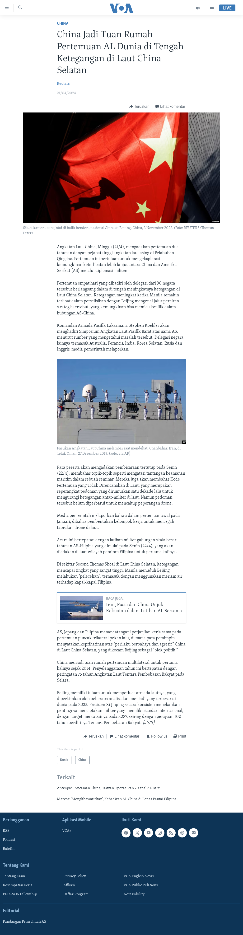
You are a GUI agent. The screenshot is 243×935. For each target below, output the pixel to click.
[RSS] (171, 832)
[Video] (212, 8)
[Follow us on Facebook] (126, 832)
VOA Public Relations (141, 885)
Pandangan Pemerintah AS (24, 922)
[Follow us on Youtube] (148, 832)
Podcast (9, 840)
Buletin (8, 849)
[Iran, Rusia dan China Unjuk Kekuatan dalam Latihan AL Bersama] (81, 608)
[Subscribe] (193, 832)
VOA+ (66, 831)
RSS (6, 831)
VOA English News (139, 876)
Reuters (63, 84)
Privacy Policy (74, 876)
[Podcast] (182, 832)
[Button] (139, 106)
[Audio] (198, 8)
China (62, 24)
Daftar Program (76, 894)
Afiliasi (69, 885)
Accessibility (134, 894)
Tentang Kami (14, 876)
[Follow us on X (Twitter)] (137, 832)
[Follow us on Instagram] (159, 832)
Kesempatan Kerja (18, 885)
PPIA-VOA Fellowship (20, 894)
